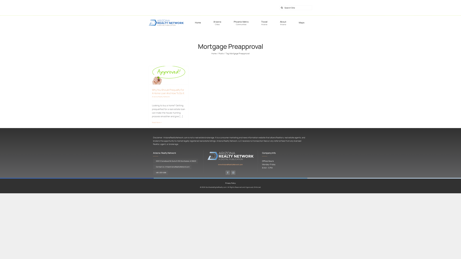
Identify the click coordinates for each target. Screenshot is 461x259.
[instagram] (233, 173)
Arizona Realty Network (161, 97)
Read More (156, 122)
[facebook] (228, 173)
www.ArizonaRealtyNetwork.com (230, 164)
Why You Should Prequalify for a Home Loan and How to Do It (168, 91)
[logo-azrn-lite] (230, 152)
